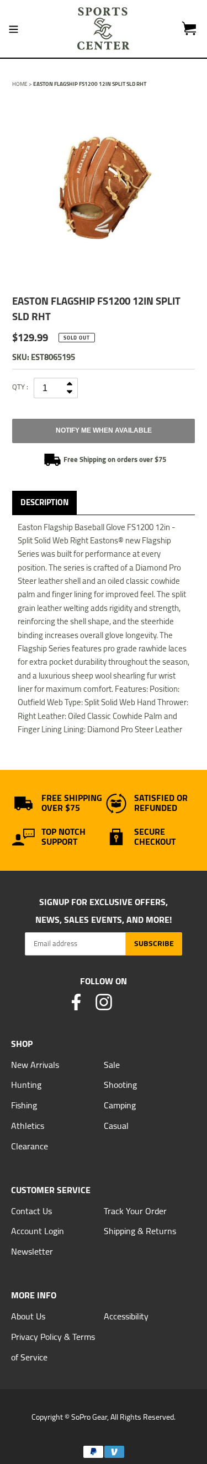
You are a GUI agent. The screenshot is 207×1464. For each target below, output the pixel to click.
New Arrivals (35, 1064)
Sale (112, 1064)
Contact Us (31, 1211)
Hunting (26, 1084)
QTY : (20, 386)
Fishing (24, 1105)
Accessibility (126, 1316)
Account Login (37, 1230)
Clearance (29, 1146)
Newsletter (32, 1251)
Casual (116, 1125)
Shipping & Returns (140, 1230)
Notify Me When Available (104, 430)
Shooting (120, 1084)
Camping (120, 1105)
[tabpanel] (103, 188)
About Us (28, 1316)
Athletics (27, 1125)
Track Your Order (135, 1211)
